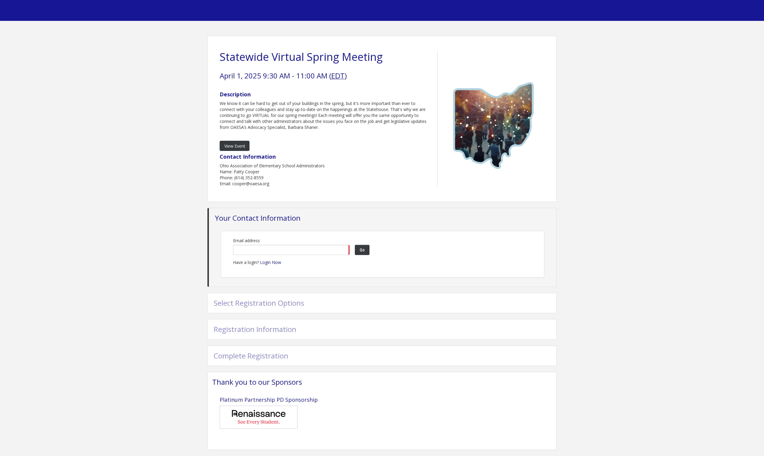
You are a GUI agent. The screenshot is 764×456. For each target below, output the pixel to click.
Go (362, 249)
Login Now (270, 262)
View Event (234, 146)
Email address (246, 240)
